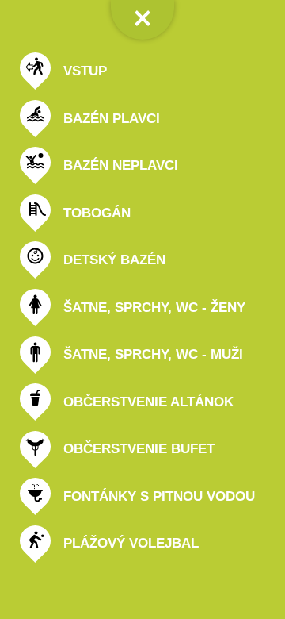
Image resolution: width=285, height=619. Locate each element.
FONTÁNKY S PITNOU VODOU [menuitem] (159, 496)
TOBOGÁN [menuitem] (97, 213)
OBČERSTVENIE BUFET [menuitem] (139, 448)
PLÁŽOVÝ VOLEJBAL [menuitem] (131, 543)
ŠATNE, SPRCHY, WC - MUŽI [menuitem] (153, 354)
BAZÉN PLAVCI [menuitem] (111, 118)
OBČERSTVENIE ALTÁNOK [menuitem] (148, 401)
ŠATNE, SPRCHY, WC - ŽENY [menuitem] (154, 307)
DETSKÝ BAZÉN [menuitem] (114, 259)
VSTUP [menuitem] (85, 71)
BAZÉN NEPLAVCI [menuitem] (120, 165)
